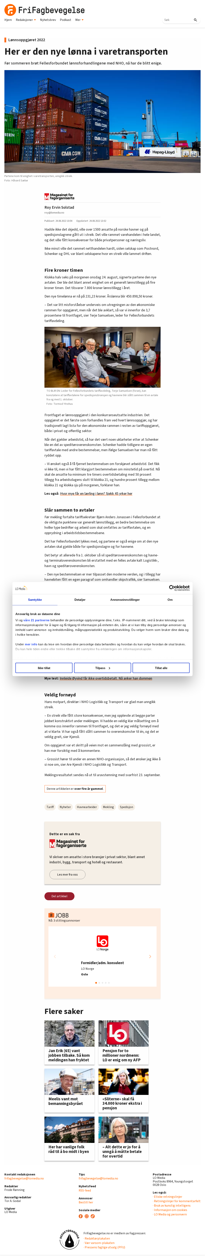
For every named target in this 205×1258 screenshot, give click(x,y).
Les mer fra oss (67, 874)
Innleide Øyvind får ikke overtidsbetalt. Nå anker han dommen (106, 678)
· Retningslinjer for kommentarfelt (177, 1201)
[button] (150, 956)
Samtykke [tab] (35, 599)
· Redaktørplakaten (96, 1238)
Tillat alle (161, 667)
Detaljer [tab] (79, 599)
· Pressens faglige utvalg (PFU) (104, 1247)
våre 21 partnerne (36, 620)
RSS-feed (85, 1190)
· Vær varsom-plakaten (99, 1243)
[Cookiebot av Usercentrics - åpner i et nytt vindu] (172, 588)
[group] (102, 956)
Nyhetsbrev (48, 20)
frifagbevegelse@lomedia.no (24, 1178)
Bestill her (86, 1202)
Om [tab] (170, 599)
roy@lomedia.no (54, 213)
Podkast (65, 20)
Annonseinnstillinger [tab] (125, 599)
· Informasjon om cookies (170, 1210)
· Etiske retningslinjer (167, 1197)
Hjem (8, 20)
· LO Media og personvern (170, 1214)
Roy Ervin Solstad (59, 207)
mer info (31, 644)
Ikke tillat (44, 667)
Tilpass (100, 667)
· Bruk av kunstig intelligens (172, 1205)
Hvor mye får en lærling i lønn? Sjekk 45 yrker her (96, 493)
